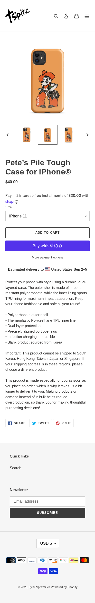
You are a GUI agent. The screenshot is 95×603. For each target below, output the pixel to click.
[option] (26, 135)
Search (15, 468)
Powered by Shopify (64, 587)
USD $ (46, 543)
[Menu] (87, 16)
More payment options (47, 257)
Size (8, 207)
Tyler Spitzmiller (39, 587)
